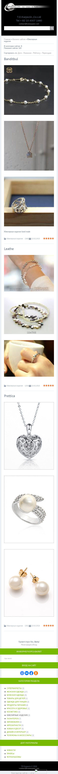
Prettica (9, 396)
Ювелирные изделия (15, 239)
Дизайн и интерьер (16, 732)
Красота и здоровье (17, 709)
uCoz (32, 773)
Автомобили (13, 722)
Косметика (12, 712)
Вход (35, 645)
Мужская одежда (15, 695)
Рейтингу (36, 53)
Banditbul (11, 59)
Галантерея (12, 719)
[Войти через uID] (22, 673)
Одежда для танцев (17, 702)
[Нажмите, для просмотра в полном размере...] (29, 117)
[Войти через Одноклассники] (36, 673)
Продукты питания (16, 705)
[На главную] (29, 10)
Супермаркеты (14, 688)
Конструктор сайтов (19, 773)
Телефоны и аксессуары (19, 735)
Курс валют (8, 658)
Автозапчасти (14, 725)
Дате (20, 53)
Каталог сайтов (19, 39)
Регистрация (26, 645)
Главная (7, 39)
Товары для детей (16, 698)
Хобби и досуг (14, 729)
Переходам (46, 53)
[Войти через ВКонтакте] (27, 673)
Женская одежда (15, 692)
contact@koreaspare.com (29, 24)
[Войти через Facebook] (31, 673)
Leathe (9, 249)
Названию (27, 53)
